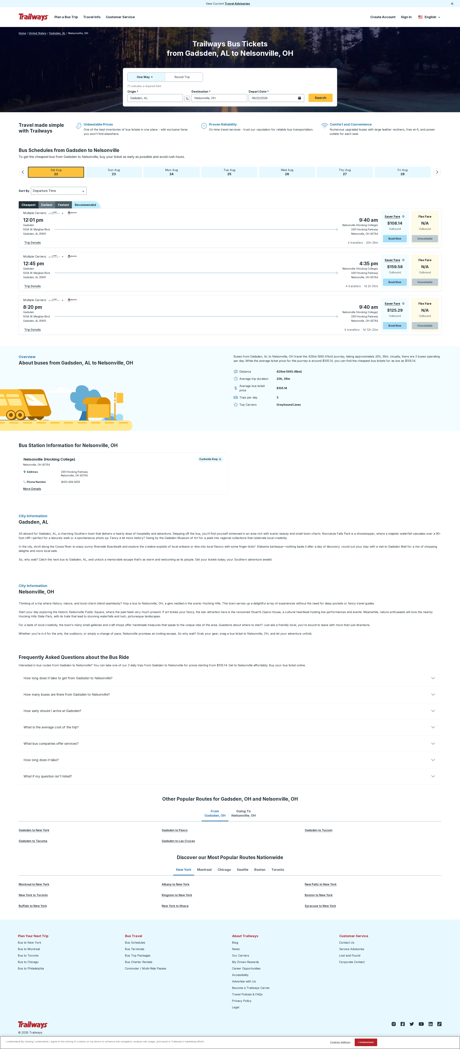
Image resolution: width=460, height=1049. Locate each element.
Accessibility (240, 975)
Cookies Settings (340, 1042)
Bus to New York (29, 942)
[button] (22, 172)
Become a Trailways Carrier (251, 988)
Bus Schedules (135, 942)
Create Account (382, 17)
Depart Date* (259, 91)
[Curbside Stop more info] (220, 459)
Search (320, 98)
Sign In (406, 17)
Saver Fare (392, 216)
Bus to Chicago (28, 962)
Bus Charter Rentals (138, 962)
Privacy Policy (241, 1001)
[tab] (215, 813)
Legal (235, 1007)
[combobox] (155, 98)
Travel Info (91, 17)
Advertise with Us (244, 981)
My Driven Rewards (245, 962)
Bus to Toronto (28, 955)
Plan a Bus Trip (66, 17)
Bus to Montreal (29, 949)
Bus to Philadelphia (31, 968)
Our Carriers (240, 955)
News (236, 949)
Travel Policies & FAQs (247, 994)
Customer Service (120, 17)
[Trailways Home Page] (34, 17)
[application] (230, 228)
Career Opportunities (246, 968)
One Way (143, 77)
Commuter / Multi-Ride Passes (145, 968)
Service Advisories (351, 949)
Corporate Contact (352, 962)
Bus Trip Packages (137, 955)
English (429, 17)
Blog (235, 942)
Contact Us (346, 942)
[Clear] (178, 98)
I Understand (366, 1042)
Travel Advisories (237, 3)
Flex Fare (424, 216)
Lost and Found (349, 955)
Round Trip (182, 77)
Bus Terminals (134, 949)
